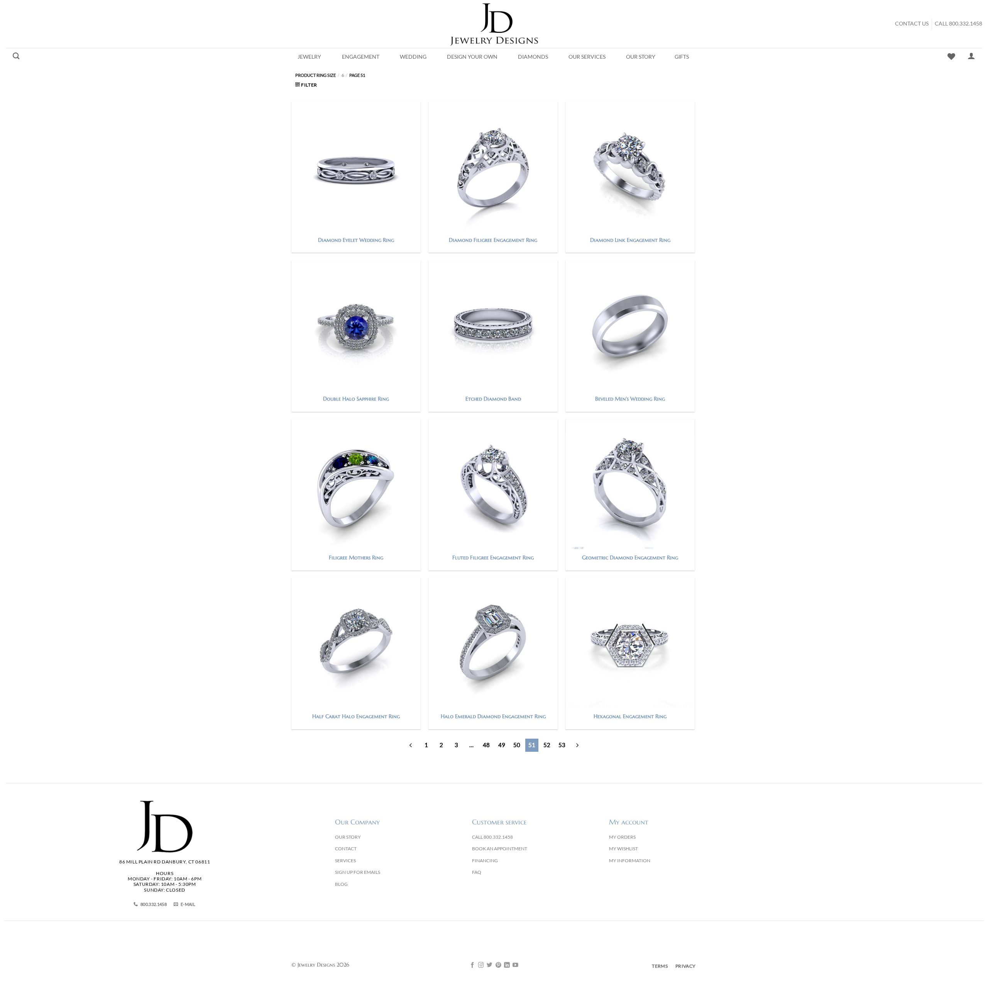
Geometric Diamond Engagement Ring (630, 557)
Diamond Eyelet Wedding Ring (356, 239)
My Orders (622, 837)
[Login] (971, 55)
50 (516, 744)
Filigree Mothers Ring (356, 557)
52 (546, 744)
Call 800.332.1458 (958, 23)
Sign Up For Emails (357, 872)
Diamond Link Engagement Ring (630, 239)
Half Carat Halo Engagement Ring (356, 716)
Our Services (587, 57)
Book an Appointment (499, 848)
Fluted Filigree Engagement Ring (493, 557)
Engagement (360, 57)
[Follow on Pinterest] (498, 965)
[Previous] (411, 745)
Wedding (413, 57)
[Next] (577, 745)
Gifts (682, 57)
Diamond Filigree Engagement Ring (493, 239)
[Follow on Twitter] (489, 965)
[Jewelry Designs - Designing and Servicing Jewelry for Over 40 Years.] (494, 24)
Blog (341, 884)
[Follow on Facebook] (472, 965)
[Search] (16, 56)
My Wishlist (623, 848)
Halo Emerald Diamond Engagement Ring (493, 716)
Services (345, 860)
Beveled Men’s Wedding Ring (630, 398)
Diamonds (533, 57)
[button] (306, 85)
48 (486, 744)
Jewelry (309, 57)
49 (501, 744)
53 (561, 744)
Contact (346, 848)
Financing (485, 860)
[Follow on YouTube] (515, 965)
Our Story (640, 57)
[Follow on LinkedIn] (507, 965)
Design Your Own (472, 57)
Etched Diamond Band (493, 398)
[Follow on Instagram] (481, 965)
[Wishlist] (951, 56)
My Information (629, 860)
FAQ (476, 872)
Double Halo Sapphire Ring (356, 398)
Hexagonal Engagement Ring (630, 716)
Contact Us (912, 23)
